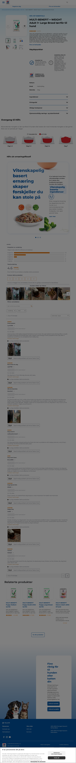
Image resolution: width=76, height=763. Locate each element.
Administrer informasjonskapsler (56, 753)
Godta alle (56, 757)
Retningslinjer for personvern (38, 761)
